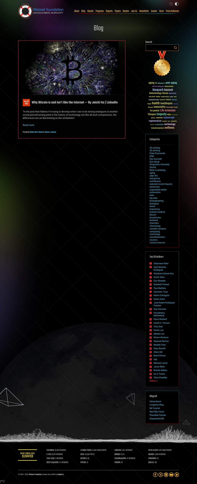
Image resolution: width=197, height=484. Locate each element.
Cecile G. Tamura (162, 323)
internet (53, 132)
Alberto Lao (159, 334)
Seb (155, 359)
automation (155, 192)
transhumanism (157, 128)
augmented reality (158, 189)
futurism (174, 100)
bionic (152, 206)
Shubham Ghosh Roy (164, 273)
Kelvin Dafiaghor (161, 295)
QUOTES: (151, 462)
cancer (158, 97)
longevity (162, 114)
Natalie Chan (160, 345)
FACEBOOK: (50, 450)
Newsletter (144, 11)
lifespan (152, 114)
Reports (109, 11)
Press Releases (172, 11)
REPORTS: (83, 458)
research (164, 121)
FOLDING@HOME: (120, 458)
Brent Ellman (160, 355)
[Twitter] (161, 474)
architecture (155, 181)
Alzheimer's (161, 83)
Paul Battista (160, 288)
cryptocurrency (165, 97)
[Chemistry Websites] (162, 64)
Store (161, 11)
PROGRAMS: (152, 458)
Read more (28, 125)
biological (154, 203)
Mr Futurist (155, 408)
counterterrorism (157, 237)
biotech (168, 90)
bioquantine (169, 86)
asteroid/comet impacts (161, 184)
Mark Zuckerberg (158, 170)
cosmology (155, 234)
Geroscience (155, 401)
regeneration (155, 121)
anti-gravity (155, 178)
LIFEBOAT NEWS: (86, 450)
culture (171, 97)
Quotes (154, 11)
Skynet (153, 167)
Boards (90, 11)
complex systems (158, 228)
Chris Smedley (160, 377)
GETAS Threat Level (27, 455)
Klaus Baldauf (160, 319)
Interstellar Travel (172, 107)
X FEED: (49, 454)
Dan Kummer (160, 309)
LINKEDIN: (117, 450)
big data (153, 198)
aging (151, 83)
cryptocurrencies (157, 242)
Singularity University (160, 164)
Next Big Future (157, 411)
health (156, 103)
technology (169, 124)
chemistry (154, 223)
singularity (174, 121)
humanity (175, 104)
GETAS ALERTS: (153, 450)
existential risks (154, 100)
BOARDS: (151, 454)
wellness (169, 128)
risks (169, 121)
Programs (100, 11)
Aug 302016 (26, 102)
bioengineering (156, 201)
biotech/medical (157, 212)
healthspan (166, 103)
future (168, 99)
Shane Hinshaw (161, 337)
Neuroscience (175, 115)
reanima (159, 117)
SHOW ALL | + (154, 381)
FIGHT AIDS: (51, 458)
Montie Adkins (160, 370)
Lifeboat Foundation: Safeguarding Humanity (41, 11)
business (154, 220)
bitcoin (47, 132)
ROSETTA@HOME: (53, 462)
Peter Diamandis (157, 153)
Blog (83, 11)
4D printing (155, 150)
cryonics (153, 240)
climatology (155, 226)
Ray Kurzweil (156, 159)
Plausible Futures (158, 415)
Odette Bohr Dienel (36, 132)
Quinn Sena (159, 277)
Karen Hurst (159, 299)
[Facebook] (155, 474)
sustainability (159, 125)
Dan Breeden (160, 281)
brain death (152, 97)
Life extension (167, 110)
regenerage (168, 117)
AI (156, 83)
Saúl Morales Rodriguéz (160, 268)
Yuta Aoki (158, 326)
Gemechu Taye (161, 292)
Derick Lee (158, 330)
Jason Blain (159, 366)
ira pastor (154, 110)
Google (149, 104)
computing (155, 231)
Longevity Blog (157, 404)
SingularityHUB (157, 418)
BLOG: (82, 454)
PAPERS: (83, 462)
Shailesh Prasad (161, 284)
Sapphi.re (60, 474)
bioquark (158, 90)
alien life (154, 175)
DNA (152, 156)
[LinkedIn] (166, 474)
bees (152, 195)
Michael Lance (160, 363)
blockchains (155, 217)
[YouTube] (171, 474)
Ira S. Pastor (159, 374)
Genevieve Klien (161, 263)
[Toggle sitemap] (171, 4)
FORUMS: (117, 462)
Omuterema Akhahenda (159, 314)
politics (153, 118)
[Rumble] (177, 474)
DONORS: (117, 454)
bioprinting (155, 209)
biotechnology (155, 93)
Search (175, 47)
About (76, 11)
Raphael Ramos (161, 341)
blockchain (172, 93)
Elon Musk (154, 161)
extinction (162, 100)
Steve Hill (158, 352)
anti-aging (171, 83)
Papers (118, 11)
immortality (160, 107)
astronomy (155, 187)
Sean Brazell (159, 348)
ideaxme (150, 107)
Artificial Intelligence (158, 86)
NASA (169, 115)
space (152, 124)
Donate (126, 11)
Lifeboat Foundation (35, 474)
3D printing (155, 148)
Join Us (134, 11)
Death (175, 97)
